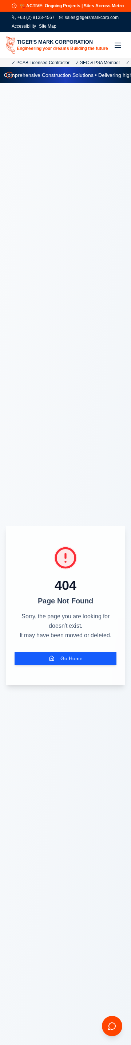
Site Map (47, 26)
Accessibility (24, 26)
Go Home (71, 658)
